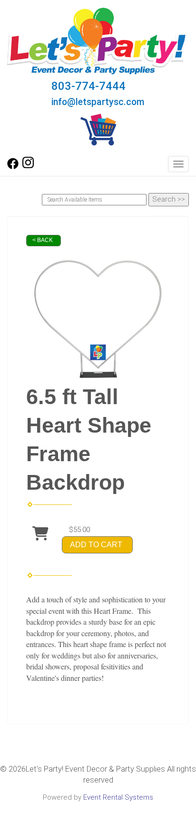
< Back (42, 240)
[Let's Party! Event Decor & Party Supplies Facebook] (13, 167)
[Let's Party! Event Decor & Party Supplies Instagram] (28, 167)
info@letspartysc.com (98, 102)
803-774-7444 (88, 86)
